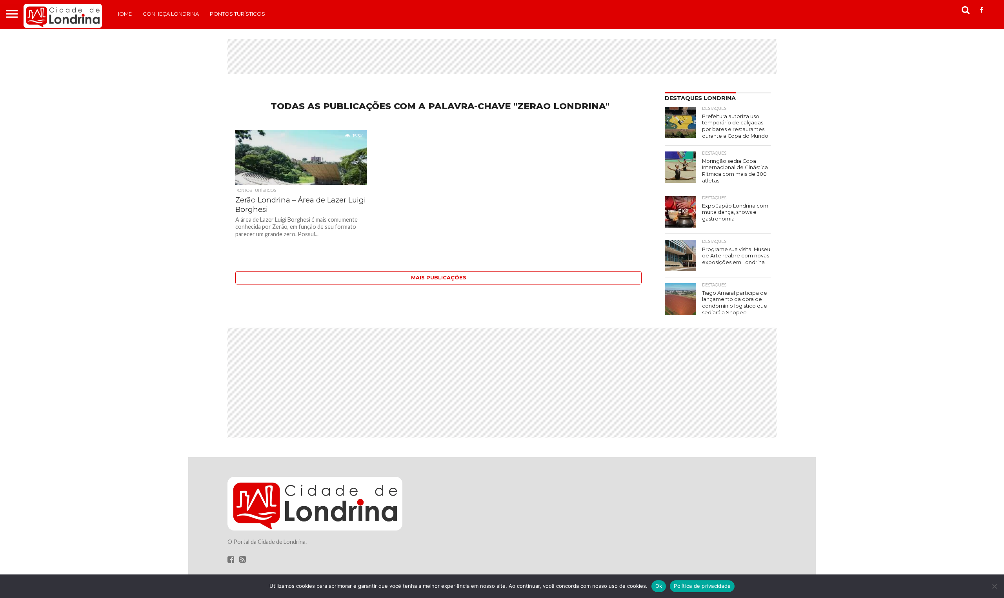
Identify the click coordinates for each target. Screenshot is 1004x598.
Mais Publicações (438, 278)
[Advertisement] (502, 56)
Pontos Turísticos (237, 14)
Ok (658, 586)
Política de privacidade (702, 586)
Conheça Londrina (171, 14)
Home (123, 14)
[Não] (994, 586)
